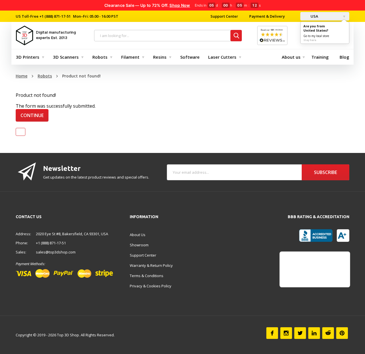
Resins (160, 57)
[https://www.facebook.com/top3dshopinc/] (272, 333)
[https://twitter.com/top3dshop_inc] (300, 333)
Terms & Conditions (146, 275)
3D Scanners (66, 57)
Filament (130, 57)
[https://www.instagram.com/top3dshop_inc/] (286, 333)
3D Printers (27, 57)
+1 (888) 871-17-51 (54, 16)
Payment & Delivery (267, 16)
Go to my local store (316, 35)
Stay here (309, 40)
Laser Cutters (222, 57)
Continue (32, 115)
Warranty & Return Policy (151, 265)
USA (314, 16)
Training (320, 57)
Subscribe (325, 172)
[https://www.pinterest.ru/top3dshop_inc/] (342, 333)
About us (291, 57)
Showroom (139, 244)
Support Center (224, 16)
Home (21, 76)
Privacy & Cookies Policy (150, 285)
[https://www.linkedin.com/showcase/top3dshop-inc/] (314, 333)
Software (190, 57)
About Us (137, 234)
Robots (100, 57)
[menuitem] (28, 57)
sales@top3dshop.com (56, 252)
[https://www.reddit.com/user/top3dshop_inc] (328, 333)
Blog (344, 57)
